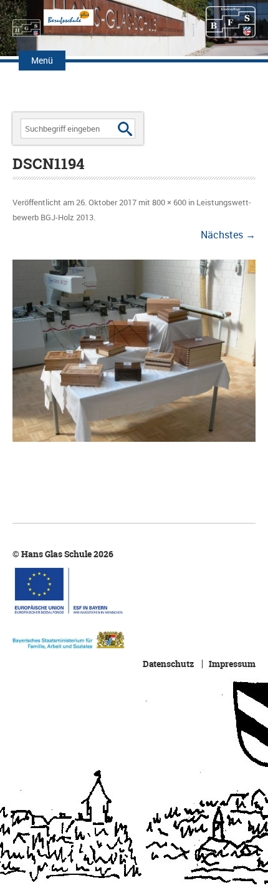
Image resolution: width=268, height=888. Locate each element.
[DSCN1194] (134, 351)
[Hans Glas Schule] (26, 22)
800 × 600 (169, 202)
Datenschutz (168, 664)
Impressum (232, 664)
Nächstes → (228, 235)
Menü (42, 60)
